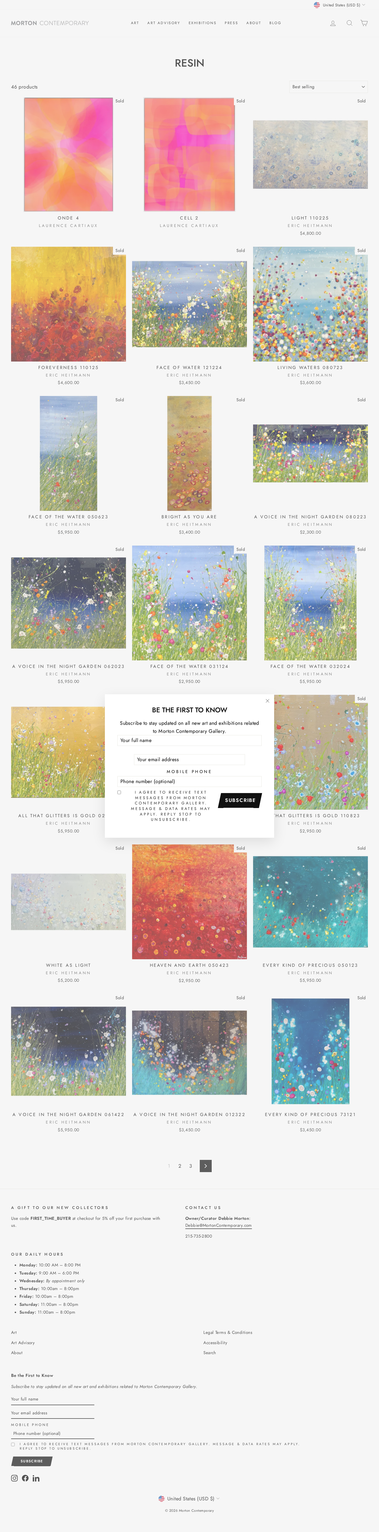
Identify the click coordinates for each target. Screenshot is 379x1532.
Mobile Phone (189, 772)
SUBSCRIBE (240, 800)
